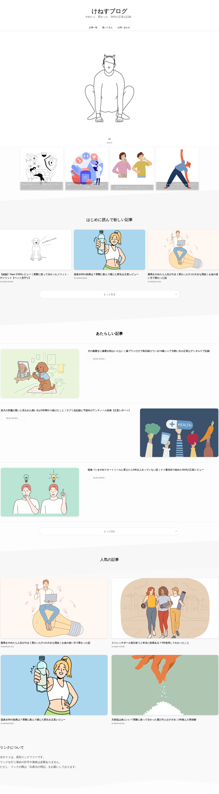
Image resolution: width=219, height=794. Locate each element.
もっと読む (109, 531)
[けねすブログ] (109, 12)
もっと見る (109, 294)
